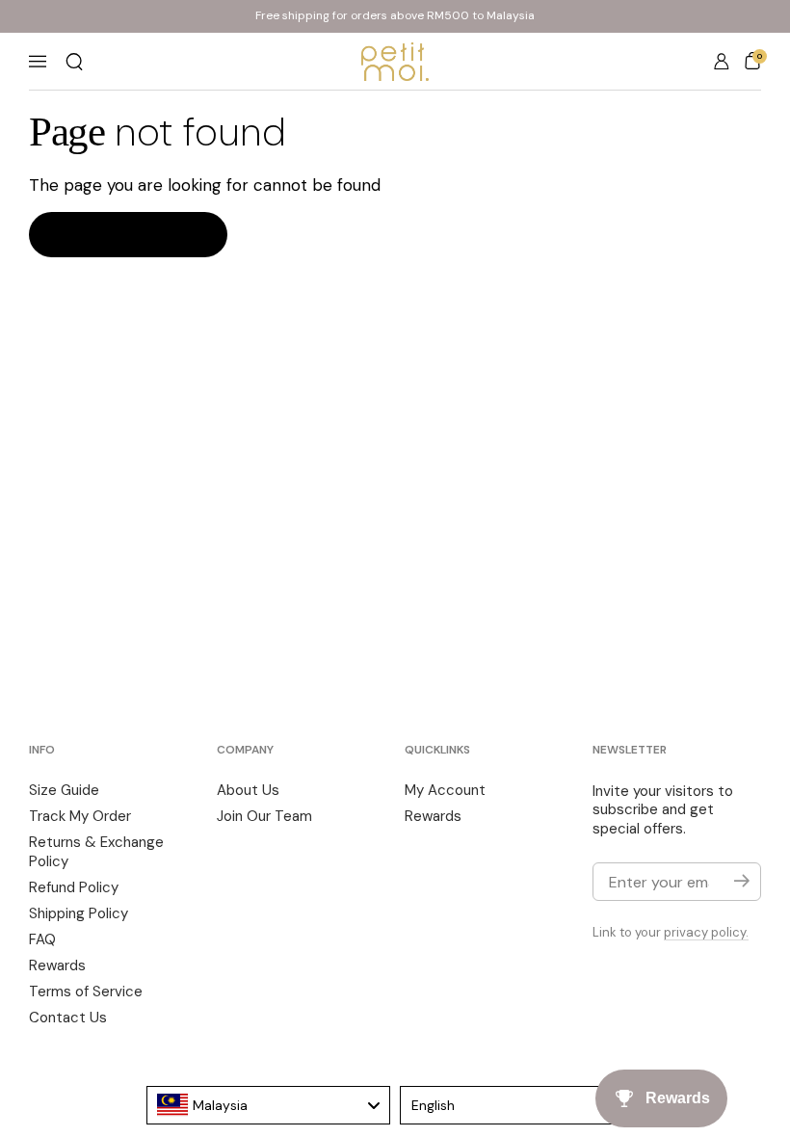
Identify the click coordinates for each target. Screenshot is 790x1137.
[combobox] (268, 1105)
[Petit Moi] (395, 61)
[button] (74, 61)
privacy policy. (706, 932)
